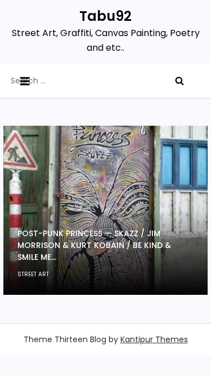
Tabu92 (105, 16)
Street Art (33, 274)
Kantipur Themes (154, 339)
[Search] (179, 81)
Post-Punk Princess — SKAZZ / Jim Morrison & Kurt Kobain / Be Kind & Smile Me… (94, 245)
